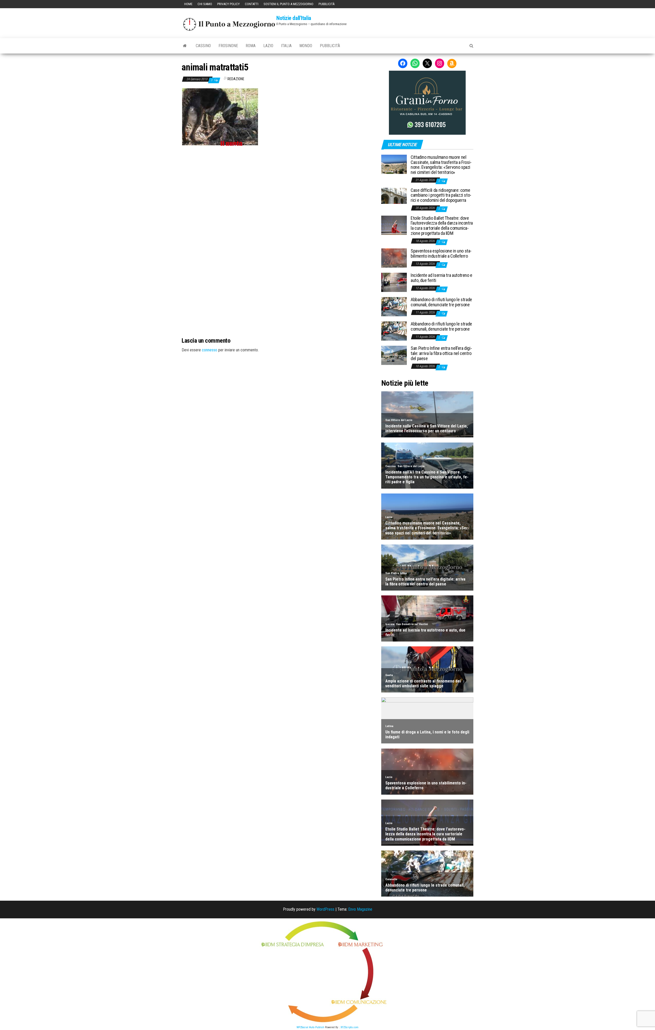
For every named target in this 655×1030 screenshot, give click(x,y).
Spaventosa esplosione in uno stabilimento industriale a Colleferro (441, 253)
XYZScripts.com (349, 1027)
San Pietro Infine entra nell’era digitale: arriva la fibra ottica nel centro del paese (441, 353)
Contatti (251, 4)
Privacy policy (228, 4)
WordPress (325, 909)
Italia (286, 45)
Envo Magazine (360, 909)
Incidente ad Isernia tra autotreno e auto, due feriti (441, 277)
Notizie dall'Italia (293, 18)
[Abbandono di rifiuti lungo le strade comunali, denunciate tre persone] (394, 306)
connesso (209, 350)
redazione (235, 79)
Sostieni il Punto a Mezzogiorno (288, 4)
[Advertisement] (277, 180)
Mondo (305, 45)
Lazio (268, 45)
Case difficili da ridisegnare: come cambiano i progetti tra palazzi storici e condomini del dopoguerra (441, 195)
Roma (251, 45)
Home (188, 4)
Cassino (203, 45)
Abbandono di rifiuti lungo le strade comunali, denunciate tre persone (441, 302)
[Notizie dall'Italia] (185, 46)
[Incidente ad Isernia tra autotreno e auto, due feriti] (394, 282)
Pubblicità (326, 4)
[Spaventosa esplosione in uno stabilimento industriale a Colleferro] (394, 257)
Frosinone (228, 45)
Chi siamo (205, 4)
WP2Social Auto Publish (310, 1027)
